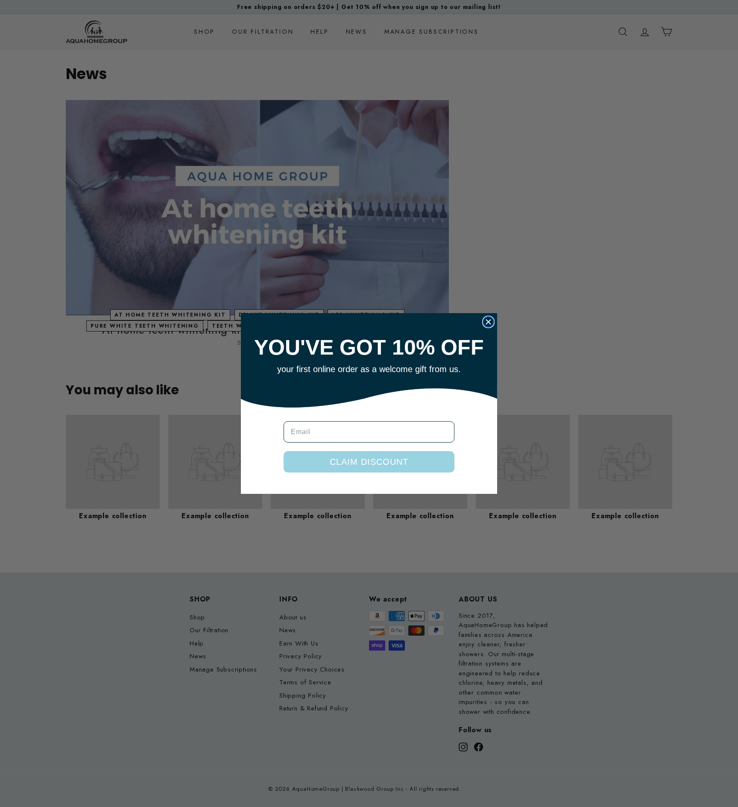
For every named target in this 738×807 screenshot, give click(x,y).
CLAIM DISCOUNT (369, 462)
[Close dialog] (488, 322)
